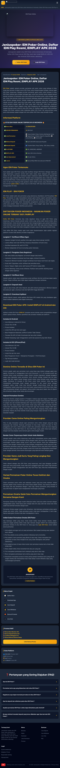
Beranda (23, 730)
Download (23, 736)
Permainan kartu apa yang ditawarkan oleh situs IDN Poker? (21, 688)
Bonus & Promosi (10, 614)
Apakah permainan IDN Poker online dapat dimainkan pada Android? (23, 707)
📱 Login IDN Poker (39, 62)
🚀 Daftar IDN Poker (21, 62)
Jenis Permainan (25, 738)
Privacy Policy (55, 764)
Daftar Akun (9, 595)
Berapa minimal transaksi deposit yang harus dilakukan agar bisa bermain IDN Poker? (26, 715)
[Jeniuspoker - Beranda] (9, 3)
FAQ (42, 738)
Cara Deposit (9, 605)
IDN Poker (6, 88)
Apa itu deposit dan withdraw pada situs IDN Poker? (18, 701)
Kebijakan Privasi (5, 752)
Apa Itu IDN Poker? (8, 681)
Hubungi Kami (4, 757)
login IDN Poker (43, 525)
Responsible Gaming (6, 754)
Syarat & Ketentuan (6, 749)
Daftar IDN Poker (8, 219)
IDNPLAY (22, 312)
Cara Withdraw (10, 609)
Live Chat (8, 619)
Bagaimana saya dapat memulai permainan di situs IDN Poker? (22, 694)
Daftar (22, 733)
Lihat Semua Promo (30, 641)
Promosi (23, 741)
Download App (10, 600)
